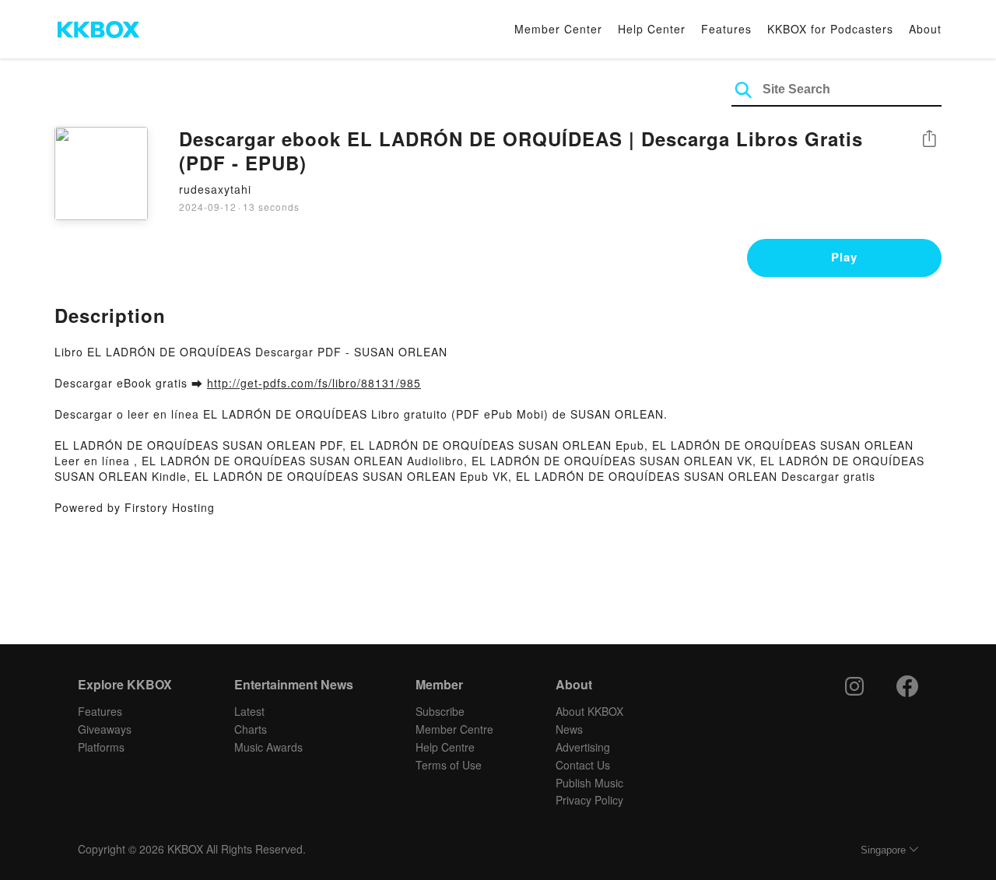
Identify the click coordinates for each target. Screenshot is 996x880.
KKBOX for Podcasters (830, 29)
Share (929, 139)
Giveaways (105, 729)
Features (726, 29)
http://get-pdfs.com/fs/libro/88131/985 (314, 383)
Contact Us (583, 765)
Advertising (583, 747)
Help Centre (445, 747)
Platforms (101, 747)
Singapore (883, 850)
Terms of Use (449, 765)
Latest (249, 711)
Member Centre (454, 729)
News (569, 729)
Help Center (652, 29)
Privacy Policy (589, 800)
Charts (250, 729)
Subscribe (440, 711)
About (925, 29)
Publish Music (589, 783)
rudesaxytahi (215, 189)
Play (844, 256)
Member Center (558, 29)
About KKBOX (589, 711)
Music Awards (268, 747)
